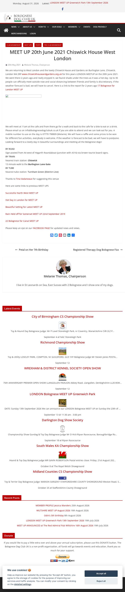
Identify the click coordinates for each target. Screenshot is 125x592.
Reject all (101, 581)
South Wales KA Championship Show (62, 446)
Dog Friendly (100, 27)
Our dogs (57, 27)
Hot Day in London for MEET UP (21, 199)
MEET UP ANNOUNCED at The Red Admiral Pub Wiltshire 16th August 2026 (55, 525)
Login (33, 33)
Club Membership (13, 45)
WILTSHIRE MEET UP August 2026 (53, 510)
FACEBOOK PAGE (41, 228)
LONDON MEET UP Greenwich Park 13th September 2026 (79, 3)
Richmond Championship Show (62, 342)
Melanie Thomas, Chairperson (37, 65)
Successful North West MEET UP (21, 193)
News (13, 27)
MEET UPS (28, 45)
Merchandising (19, 33)
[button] (18, 27)
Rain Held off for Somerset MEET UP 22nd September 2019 (35, 213)
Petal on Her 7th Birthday (33, 249)
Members (72, 27)
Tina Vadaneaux (24, 178)
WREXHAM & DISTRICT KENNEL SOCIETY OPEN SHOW (62, 368)
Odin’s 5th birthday (54, 515)
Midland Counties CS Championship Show (62, 471)
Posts (38, 45)
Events (87, 27)
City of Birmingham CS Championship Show (62, 316)
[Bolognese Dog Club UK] (6, 30)
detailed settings (22, 584)
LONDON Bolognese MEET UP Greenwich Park (62, 394)
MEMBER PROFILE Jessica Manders (53, 505)
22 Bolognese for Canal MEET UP (22, 220)
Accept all (101, 573)
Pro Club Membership (52, 45)
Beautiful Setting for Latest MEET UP (23, 206)
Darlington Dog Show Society (62, 420)
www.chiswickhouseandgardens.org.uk (42, 74)
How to (42, 27)
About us (27, 27)
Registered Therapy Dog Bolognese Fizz (96, 249)
